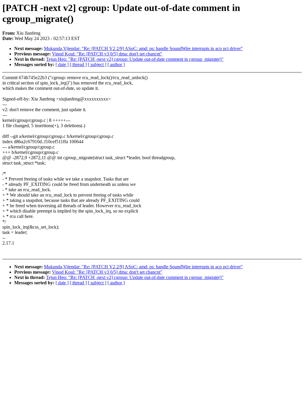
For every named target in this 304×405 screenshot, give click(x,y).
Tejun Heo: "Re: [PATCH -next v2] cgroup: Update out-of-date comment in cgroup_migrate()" (135, 59)
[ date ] (62, 64)
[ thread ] (78, 64)
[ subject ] (97, 64)
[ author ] (116, 64)
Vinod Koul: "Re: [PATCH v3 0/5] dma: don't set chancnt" (107, 53)
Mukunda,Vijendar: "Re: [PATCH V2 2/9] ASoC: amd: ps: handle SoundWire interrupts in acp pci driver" (143, 48)
